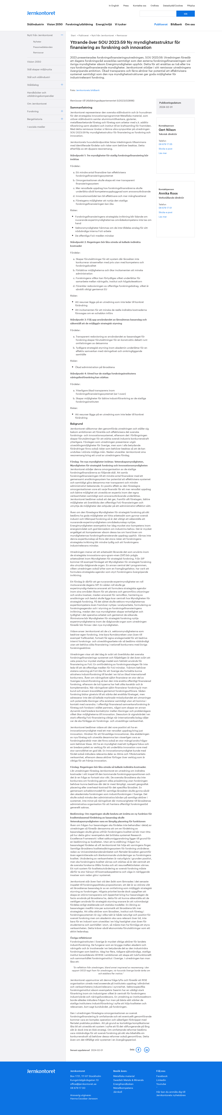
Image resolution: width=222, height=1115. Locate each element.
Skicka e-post (165, 148)
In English (114, 5)
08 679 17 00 (77, 1087)
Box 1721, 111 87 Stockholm (85, 1076)
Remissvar (38, 52)
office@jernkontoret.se (83, 1083)
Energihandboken (123, 1083)
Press (126, 5)
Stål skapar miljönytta (39, 69)
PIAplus (191, 5)
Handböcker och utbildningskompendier (40, 93)
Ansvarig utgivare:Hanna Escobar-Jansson (84, 1096)
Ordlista (155, 5)
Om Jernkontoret (37, 103)
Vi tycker (120, 24)
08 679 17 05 (165, 144)
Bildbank (176, 24)
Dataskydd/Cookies (173, 5)
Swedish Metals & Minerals (128, 1080)
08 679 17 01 (165, 207)
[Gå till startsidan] (41, 12)
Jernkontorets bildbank (88, 90)
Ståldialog (33, 84)
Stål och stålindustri (38, 77)
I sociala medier (36, 126)
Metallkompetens (123, 1087)
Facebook (161, 1076)
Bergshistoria (34, 119)
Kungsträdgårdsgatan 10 (84, 1080)
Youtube (161, 1083)
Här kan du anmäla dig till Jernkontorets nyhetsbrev (171, 1093)
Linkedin (161, 1080)
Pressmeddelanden (43, 46)
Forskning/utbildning (79, 24)
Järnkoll (117, 1091)
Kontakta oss (139, 5)
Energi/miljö (104, 24)
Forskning (33, 111)
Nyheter (37, 41)
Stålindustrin (35, 24)
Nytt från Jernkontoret (40, 35)
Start (73, 35)
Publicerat (161, 24)
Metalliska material (124, 1076)
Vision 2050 (55, 24)
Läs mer (166, 152)
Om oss (190, 24)
